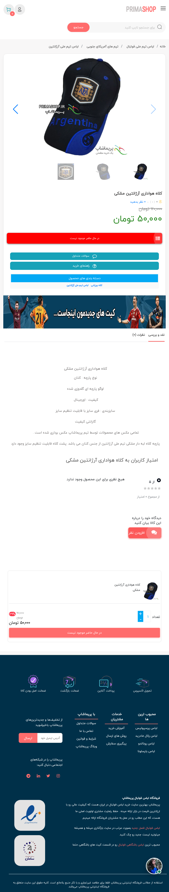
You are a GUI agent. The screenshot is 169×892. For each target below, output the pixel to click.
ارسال (28, 738)
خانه (163, 46)
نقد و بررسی (156, 335)
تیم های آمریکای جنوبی (103, 46)
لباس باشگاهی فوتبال (131, 844)
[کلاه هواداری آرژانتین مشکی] (84, 107)
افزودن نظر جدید (136, 533)
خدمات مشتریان (116, 716)
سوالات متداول (81, 256)
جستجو (78, 27)
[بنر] (84, 311)
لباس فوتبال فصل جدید (146, 827)
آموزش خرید (116, 728)
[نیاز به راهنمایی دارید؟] (154, 864)
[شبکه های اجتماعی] (58, 776)
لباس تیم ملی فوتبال (141, 46)
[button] (15, 109)
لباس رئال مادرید (146, 735)
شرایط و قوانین (86, 738)
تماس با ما (86, 731)
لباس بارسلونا (146, 751)
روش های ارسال (116, 735)
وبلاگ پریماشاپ (86, 746)
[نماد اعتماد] (30, 815)
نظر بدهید (136, 201)
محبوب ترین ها (146, 716)
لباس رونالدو (146, 743)
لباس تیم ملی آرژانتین (64, 46)
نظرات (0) (138, 335)
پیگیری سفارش (116, 743)
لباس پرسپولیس (146, 728)
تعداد (156, 617)
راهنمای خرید (81, 265)
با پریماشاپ (86, 714)
